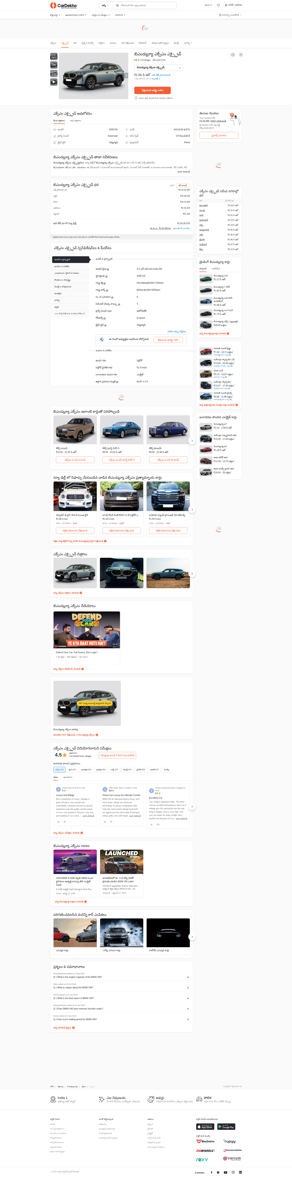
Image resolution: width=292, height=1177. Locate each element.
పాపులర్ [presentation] (202, 268)
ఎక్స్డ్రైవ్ (65, 43)
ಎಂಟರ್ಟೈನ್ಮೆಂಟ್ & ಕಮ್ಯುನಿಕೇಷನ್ (69, 314)
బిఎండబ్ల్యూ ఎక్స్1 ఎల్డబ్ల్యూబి (226, 321)
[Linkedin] (240, 1173)
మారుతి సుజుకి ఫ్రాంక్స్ (223, 393)
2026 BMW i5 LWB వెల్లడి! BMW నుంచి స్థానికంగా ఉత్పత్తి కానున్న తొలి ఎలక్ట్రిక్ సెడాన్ (74, 881)
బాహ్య (56, 300)
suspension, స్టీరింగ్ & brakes (66, 273)
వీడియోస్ (143, 43)
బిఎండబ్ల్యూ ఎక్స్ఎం (105, 162)
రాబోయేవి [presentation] (216, 268)
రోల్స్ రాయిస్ (62, 448)
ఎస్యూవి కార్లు (62, 950)
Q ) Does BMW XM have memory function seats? (78, 1008)
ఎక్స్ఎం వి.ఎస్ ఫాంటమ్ (168, 460)
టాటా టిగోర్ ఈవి (221, 457)
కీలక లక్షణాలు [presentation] (59, 120)
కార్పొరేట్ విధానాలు (57, 1142)
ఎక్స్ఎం (53, 43)
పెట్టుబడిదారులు (56, 1147)
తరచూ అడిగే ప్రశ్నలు (160, 43)
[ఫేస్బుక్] (211, 1173)
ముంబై (202, 210)
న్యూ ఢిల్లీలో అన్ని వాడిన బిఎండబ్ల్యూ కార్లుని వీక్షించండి (80, 541)
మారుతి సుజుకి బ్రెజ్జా (222, 348)
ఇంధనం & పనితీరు (62, 266)
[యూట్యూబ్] (225, 1173)
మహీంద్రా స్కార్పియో (222, 382)
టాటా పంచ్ (218, 370)
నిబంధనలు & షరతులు (58, 1133)
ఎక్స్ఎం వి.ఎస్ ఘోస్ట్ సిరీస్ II (122, 460)
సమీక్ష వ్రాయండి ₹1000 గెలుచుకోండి (117, 755)
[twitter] (218, 1173)
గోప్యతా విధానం (56, 1138)
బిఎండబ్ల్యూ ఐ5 (220, 446)
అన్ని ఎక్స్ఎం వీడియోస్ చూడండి (66, 669)
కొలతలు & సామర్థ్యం (62, 280)
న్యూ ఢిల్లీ (154, 79)
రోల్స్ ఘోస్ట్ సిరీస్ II (111, 448)
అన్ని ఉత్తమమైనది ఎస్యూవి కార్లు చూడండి (217, 405)
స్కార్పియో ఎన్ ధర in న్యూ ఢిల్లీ (223, 366)
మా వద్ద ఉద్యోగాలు (57, 1129)
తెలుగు (207, 5)
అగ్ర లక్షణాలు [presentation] (75, 120)
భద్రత (56, 307)
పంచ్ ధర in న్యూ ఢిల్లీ (220, 377)
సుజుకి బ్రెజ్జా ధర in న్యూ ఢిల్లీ (222, 355)
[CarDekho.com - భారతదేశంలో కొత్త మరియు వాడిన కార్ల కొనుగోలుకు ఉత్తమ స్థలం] (63, 5)
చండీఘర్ (203, 244)
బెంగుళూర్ (203, 205)
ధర (75, 43)
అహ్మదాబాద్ (204, 230)
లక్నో (201, 235)
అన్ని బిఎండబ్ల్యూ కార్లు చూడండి (212, 333)
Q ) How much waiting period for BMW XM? (75, 1019)
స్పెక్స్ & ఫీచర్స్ (87, 43)
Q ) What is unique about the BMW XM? (73, 987)
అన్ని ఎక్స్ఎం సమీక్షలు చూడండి (66, 833)
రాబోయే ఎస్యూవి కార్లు (159, 950)
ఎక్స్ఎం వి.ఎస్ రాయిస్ (75, 460)
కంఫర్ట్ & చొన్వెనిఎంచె (62, 286)
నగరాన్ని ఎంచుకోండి (230, 15)
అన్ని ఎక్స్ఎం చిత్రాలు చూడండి (66, 593)
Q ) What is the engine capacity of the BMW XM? (77, 977)
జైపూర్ (202, 239)
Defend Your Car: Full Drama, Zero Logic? (77, 652)
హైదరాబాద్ (203, 220)
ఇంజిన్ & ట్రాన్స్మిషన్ (62, 259)
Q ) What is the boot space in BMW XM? (73, 998)
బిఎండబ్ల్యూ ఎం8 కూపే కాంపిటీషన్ (223, 299)
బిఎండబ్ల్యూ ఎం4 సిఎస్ (223, 310)
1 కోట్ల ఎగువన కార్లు (111, 950)
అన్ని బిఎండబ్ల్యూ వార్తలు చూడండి (69, 901)
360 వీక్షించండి (127, 43)
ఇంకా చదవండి (184, 171)
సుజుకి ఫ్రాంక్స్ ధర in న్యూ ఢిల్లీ (223, 399)
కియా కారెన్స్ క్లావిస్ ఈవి (224, 469)
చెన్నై (201, 225)
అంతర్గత (57, 293)
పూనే (201, 215)
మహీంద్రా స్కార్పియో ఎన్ (224, 359)
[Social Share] (241, 54)
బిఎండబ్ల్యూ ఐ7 (220, 424)
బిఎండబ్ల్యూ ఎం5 (221, 275)
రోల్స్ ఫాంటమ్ (155, 448)
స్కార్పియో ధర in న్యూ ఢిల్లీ (222, 388)
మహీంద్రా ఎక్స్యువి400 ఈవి (225, 435)
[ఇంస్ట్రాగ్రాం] (233, 1173)
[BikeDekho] (205, 1141)
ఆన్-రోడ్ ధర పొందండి (161, 75)
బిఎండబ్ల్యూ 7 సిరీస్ (222, 287)
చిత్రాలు (102, 43)
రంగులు (113, 43)
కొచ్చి (201, 249)
